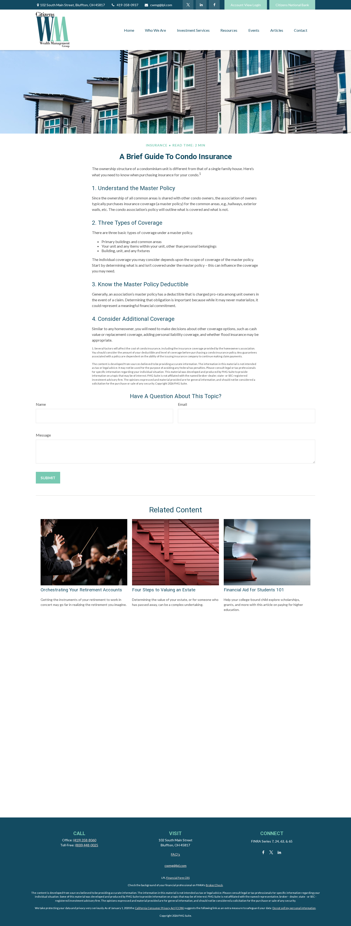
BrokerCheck (214, 885)
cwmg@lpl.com (161, 5)
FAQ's (175, 854)
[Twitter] (188, 5)
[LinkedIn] (201, 5)
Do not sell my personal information (294, 908)
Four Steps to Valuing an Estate (163, 590)
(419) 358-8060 (84, 840)
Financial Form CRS (178, 877)
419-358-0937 (127, 5)
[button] (129, 29)
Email (182, 404)
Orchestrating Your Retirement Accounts (81, 590)
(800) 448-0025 (86, 845)
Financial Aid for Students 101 (254, 590)
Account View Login (246, 5)
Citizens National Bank (292, 5)
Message (43, 435)
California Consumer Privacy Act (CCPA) (159, 908)
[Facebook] (214, 5)
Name (41, 404)
